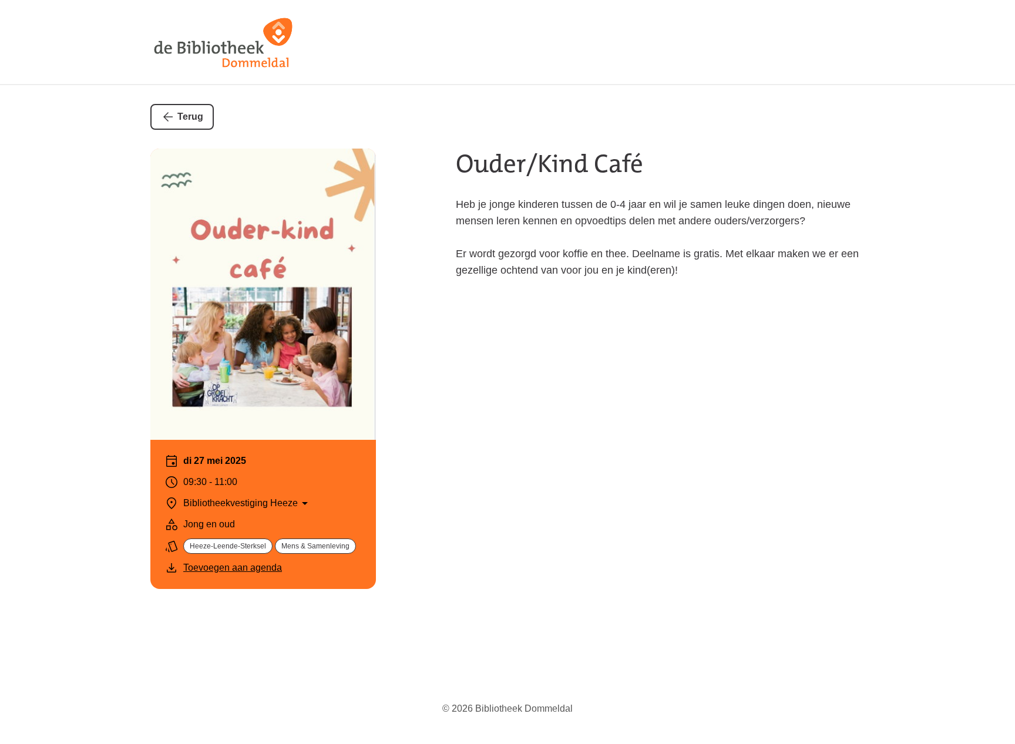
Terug (190, 117)
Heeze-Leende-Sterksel (228, 546)
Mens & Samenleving (315, 546)
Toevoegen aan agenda (232, 568)
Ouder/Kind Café (549, 163)
